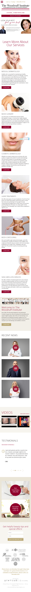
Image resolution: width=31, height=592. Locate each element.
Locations (9, 12)
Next (22, 471)
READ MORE (15, 353)
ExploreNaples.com (20, 587)
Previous (11, 471)
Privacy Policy (6, 584)
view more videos (24, 413)
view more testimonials (8, 444)
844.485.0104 (20, 2)
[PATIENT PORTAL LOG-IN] (15, 517)
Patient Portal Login (18, 12)
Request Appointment (15, 15)
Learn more (6, 87)
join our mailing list (15, 539)
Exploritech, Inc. (15, 585)
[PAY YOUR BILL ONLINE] (15, 498)
